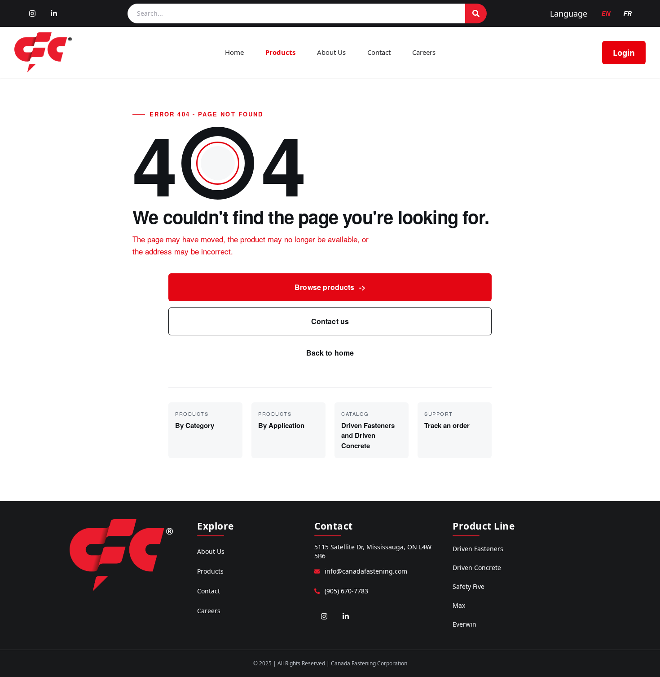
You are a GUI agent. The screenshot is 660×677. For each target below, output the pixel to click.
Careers (424, 52)
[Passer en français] (628, 13)
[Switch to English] (606, 13)
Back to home (330, 352)
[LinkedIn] (54, 13)
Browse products (330, 287)
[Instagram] (32, 13)
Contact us (330, 321)
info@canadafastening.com (366, 571)
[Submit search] (476, 13)
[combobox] (296, 13)
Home (234, 52)
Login (624, 52)
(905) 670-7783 (346, 591)
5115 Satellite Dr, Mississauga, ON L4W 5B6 (372, 551)
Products (280, 52)
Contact (379, 52)
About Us (331, 52)
